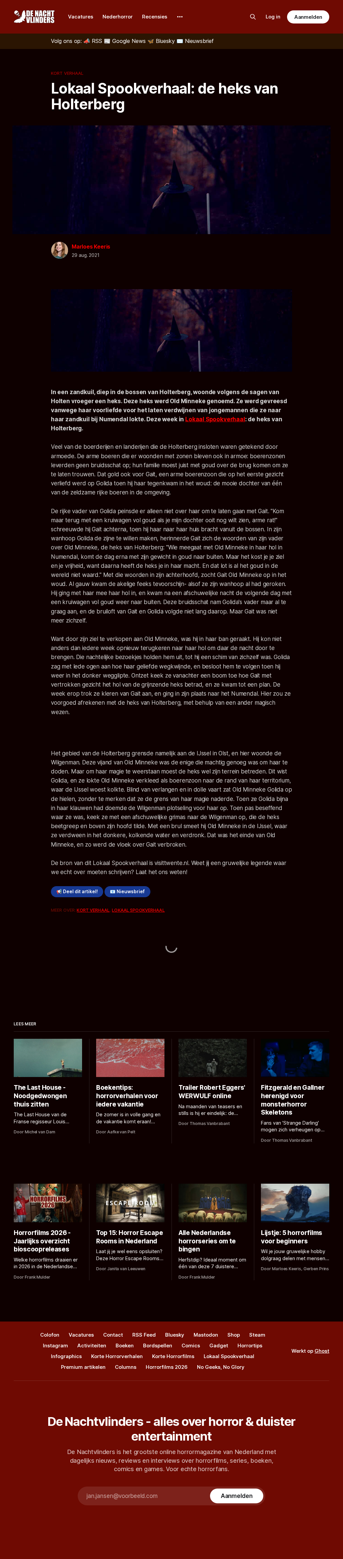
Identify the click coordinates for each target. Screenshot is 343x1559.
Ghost (322, 1351)
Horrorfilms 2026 (167, 1367)
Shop (233, 1335)
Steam (257, 1335)
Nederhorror (117, 16)
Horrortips (249, 1345)
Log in (273, 16)
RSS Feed (144, 1335)
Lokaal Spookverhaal (215, 419)
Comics (191, 1345)
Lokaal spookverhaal (138, 910)
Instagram (55, 1345)
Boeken (125, 1345)
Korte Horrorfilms (173, 1356)
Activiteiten (91, 1345)
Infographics (66, 1356)
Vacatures (80, 16)
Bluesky (174, 1335)
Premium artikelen (83, 1367)
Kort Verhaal (67, 73)
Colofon (49, 1335)
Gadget (218, 1345)
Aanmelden (308, 17)
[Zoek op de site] (253, 16)
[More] (180, 16)
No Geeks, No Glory (221, 1367)
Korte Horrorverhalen (117, 1356)
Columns (125, 1367)
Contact (113, 1335)
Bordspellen (157, 1345)
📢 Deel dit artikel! (77, 891)
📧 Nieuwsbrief (127, 891)
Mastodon (206, 1335)
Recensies (154, 16)
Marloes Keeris (91, 246)
